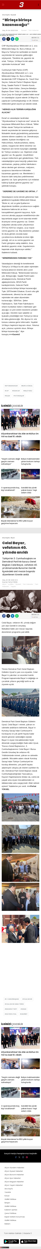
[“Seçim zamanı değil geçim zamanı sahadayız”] (10, 448)
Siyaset (24, 30)
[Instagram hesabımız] (23, 1157)
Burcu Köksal (27, 386)
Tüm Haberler (33, 30)
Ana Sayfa (9, 1189)
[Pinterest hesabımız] (27, 1157)
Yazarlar (8, 1192)
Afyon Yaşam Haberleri (14, 1185)
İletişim (7, 1203)
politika (11, 584)
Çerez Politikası (10, 1213)
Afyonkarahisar (12, 386)
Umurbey (24, 1014)
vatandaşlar (19, 396)
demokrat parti (11, 1009)
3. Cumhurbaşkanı (12, 999)
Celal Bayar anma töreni (15, 1004)
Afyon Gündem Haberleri (14, 1168)
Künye (7, 1196)
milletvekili (28, 391)
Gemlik (24, 1009)
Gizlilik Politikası (10, 1199)
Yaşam (13, 586)
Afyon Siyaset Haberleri (14, 1171)
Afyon (4, 584)
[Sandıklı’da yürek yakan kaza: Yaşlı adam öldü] (30, 477)
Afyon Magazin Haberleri (14, 1182)
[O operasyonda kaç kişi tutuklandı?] (10, 477)
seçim (8, 396)
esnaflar (16, 391)
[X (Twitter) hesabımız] (19, 1157)
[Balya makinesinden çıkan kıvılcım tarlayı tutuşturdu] (30, 448)
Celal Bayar (27, 999)
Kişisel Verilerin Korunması (15, 1217)
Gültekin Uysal (11, 1014)
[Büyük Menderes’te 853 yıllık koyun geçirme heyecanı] (20, 507)
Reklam (7, 1224)
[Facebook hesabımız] (16, 1157)
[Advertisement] (20, 361)
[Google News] (34, 40)
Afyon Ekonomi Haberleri (14, 1175)
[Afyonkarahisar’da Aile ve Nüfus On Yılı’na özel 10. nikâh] (20, 419)
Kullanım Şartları (11, 1210)
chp (7, 391)
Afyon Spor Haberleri (13, 1178)
